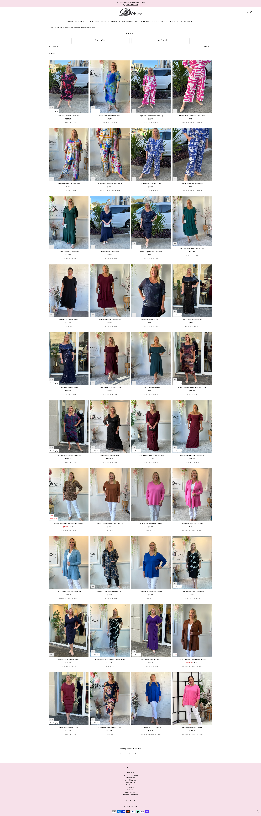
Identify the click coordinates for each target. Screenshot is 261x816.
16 (151, 122)
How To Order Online (130, 775)
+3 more (196, 326)
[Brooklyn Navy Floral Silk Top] (151, 290)
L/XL (111, 530)
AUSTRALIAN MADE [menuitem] (143, 21)
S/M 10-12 (185, 530)
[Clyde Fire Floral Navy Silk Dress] (68, 86)
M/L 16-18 (151, 734)
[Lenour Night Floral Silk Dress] (151, 222)
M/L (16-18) (72, 530)
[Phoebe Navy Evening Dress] (68, 630)
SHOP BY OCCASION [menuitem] (83, 21)
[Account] (251, 12)
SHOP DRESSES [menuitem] (101, 21)
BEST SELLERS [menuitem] (127, 21)
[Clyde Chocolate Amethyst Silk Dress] (192, 358)
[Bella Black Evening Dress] (68, 290)
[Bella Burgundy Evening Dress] (110, 290)
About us (130, 773)
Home (53, 28)
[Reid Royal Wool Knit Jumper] (151, 698)
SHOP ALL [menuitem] (173, 21)
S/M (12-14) (64, 530)
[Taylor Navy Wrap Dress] (110, 222)
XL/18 (74, 122)
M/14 (66, 122)
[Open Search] (248, 12)
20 (71, 326)
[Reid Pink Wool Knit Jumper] (192, 698)
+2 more (155, 122)
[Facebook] (126, 801)
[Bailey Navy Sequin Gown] (68, 358)
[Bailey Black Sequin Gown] (192, 290)
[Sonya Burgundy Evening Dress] (110, 358)
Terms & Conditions (130, 795)
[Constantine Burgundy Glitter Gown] (151, 426)
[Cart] (254, 12)
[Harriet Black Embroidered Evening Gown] (110, 630)
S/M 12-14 (144, 734)
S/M (147, 530)
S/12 (63, 122)
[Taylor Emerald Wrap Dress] (68, 222)
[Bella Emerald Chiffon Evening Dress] (192, 221)
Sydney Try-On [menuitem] (186, 21)
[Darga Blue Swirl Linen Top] (151, 154)
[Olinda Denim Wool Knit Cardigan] (68, 562)
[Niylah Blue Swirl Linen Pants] (192, 154)
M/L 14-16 (192, 530)
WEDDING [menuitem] (114, 21)
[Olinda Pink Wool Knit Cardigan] (192, 494)
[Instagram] (130, 801)
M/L (108, 530)
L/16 (70, 122)
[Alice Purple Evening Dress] (151, 630)
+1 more (199, 122)
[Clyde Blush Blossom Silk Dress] (110, 698)
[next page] (140, 753)
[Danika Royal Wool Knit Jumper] (151, 562)
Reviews (130, 790)
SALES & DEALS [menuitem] (159, 21)
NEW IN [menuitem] (70, 21)
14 (149, 122)
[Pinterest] (134, 801)
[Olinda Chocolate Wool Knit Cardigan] (192, 630)
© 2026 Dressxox (130, 806)
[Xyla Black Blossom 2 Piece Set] (192, 562)
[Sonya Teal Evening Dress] (151, 358)
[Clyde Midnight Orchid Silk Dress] (68, 426)
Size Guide (130, 787)
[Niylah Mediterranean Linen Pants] (110, 154)
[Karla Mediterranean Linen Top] (68, 154)
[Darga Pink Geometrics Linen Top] (151, 86)
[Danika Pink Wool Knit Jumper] (151, 494)
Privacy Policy (130, 792)
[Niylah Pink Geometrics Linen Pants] (192, 86)
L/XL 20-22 (158, 734)
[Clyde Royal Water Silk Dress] (110, 86)
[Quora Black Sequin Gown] (110, 426)
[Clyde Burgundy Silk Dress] (68, 698)
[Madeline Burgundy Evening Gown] (192, 426)
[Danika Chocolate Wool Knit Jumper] (110, 494)
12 (147, 122)
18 (69, 258)
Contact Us (130, 785)
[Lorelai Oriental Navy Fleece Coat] (110, 562)
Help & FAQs (130, 782)
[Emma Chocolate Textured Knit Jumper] (68, 494)
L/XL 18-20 (199, 530)
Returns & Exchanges (130, 780)
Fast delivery (130, 778)
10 (144, 122)
